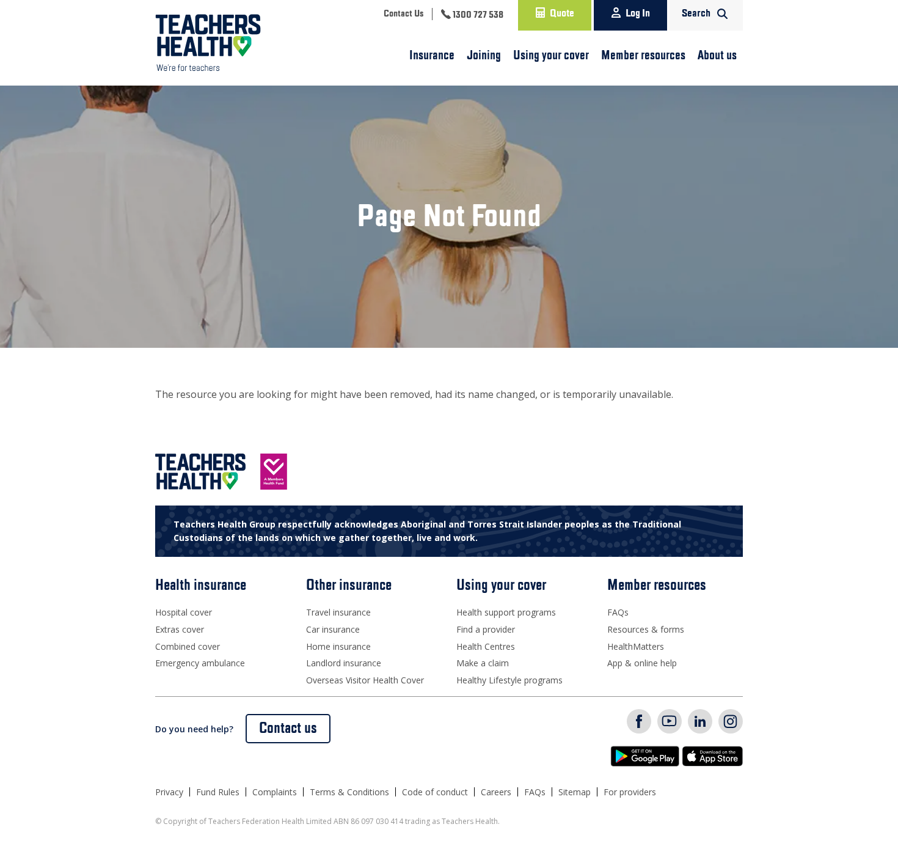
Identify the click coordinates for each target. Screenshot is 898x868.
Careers (496, 791)
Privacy (169, 791)
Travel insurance (338, 612)
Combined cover (187, 646)
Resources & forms (645, 629)
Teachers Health (208, 43)
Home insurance (338, 646)
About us (717, 56)
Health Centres (485, 646)
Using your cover (551, 56)
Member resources (643, 56)
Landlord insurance (343, 663)
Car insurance (333, 629)
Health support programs (506, 612)
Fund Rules (217, 791)
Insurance (431, 56)
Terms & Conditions (349, 791)
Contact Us (403, 14)
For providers (630, 791)
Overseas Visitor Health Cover (365, 680)
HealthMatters (635, 646)
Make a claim (482, 663)
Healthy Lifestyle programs (509, 680)
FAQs (618, 612)
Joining (484, 56)
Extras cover (179, 629)
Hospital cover (183, 612)
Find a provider (485, 629)
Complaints (274, 791)
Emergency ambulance (200, 663)
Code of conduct (435, 791)
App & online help (642, 663)
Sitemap (574, 791)
